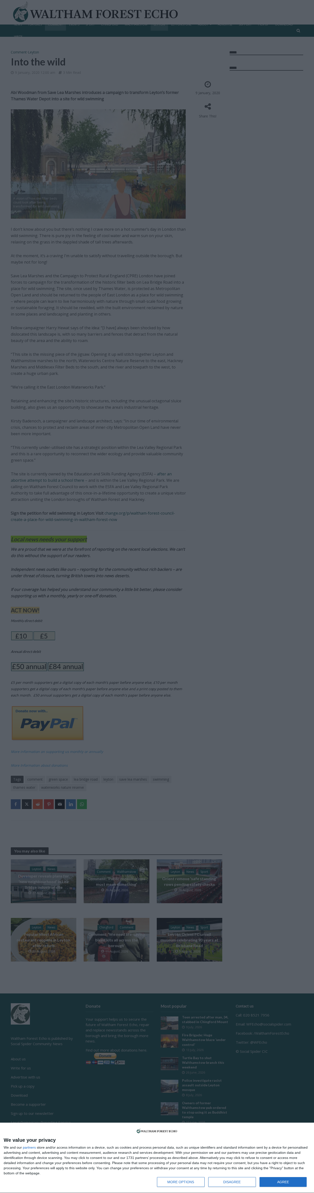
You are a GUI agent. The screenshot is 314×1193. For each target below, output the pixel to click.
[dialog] (157, 1158)
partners (29, 1147)
